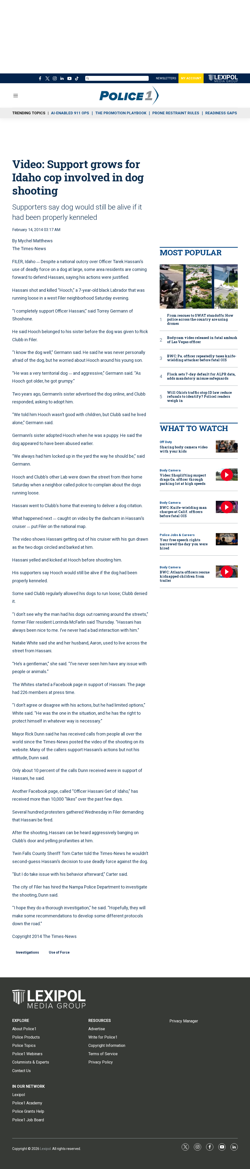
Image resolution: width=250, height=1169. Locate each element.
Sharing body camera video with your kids (184, 449)
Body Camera (170, 470)
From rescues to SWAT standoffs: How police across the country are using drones (200, 320)
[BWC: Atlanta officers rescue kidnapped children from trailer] (227, 571)
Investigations (27, 952)
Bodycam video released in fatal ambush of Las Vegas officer (202, 340)
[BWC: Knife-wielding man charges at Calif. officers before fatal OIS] (227, 507)
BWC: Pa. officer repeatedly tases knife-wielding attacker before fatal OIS (201, 358)
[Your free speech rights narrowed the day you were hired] (227, 539)
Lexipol (45, 1149)
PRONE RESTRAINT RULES (175, 113)
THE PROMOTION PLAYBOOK (120, 113)
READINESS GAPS (221, 113)
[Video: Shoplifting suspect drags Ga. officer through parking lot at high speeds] (227, 474)
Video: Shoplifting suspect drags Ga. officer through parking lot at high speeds (183, 479)
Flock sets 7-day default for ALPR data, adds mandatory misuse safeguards (201, 376)
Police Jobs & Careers (177, 535)
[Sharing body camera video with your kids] (227, 446)
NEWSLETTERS (166, 78)
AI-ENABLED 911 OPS (70, 113)
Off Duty (166, 442)
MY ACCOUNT (191, 78)
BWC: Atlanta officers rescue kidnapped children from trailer (184, 576)
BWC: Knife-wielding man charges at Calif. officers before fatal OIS (183, 511)
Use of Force (59, 952)
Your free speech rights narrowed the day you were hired (184, 544)
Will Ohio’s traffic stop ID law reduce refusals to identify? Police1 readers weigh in (199, 397)
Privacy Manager (183, 1021)
